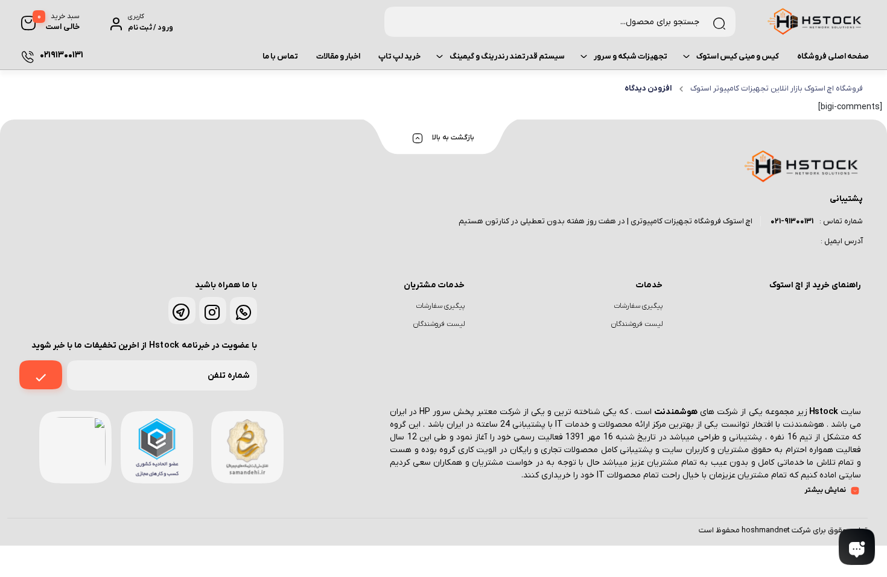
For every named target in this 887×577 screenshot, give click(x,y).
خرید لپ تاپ (399, 56)
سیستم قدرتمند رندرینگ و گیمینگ (507, 56)
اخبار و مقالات (338, 56)
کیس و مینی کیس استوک (737, 56)
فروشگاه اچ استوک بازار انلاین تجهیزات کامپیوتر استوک (776, 88)
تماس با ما (280, 56)
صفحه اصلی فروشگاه (833, 56)
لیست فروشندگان (637, 324)
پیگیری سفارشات (638, 306)
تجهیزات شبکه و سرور (630, 56)
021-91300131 (792, 221)
